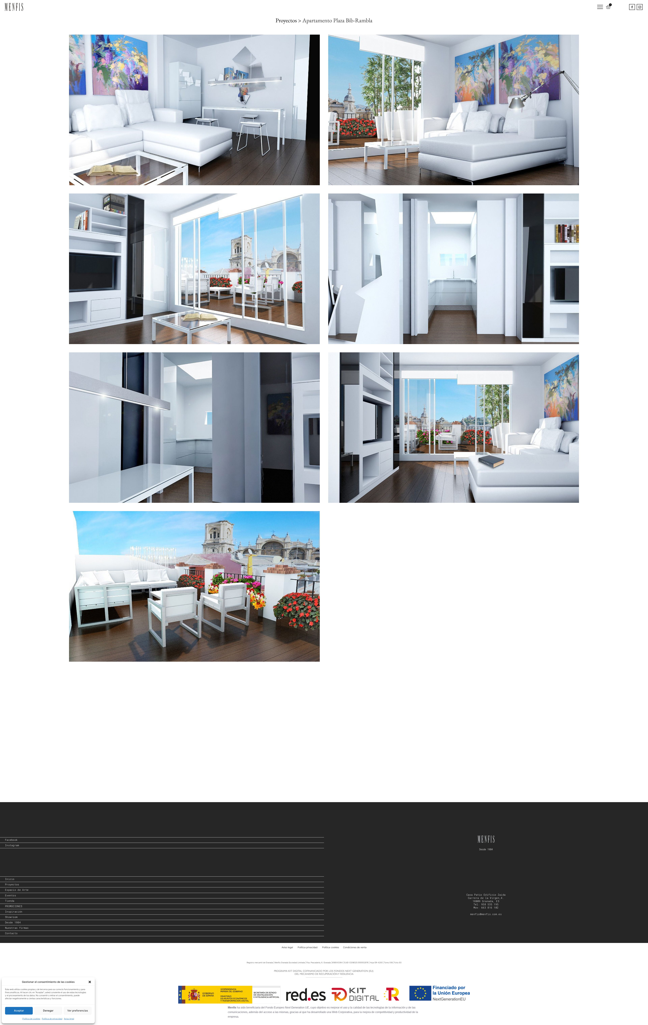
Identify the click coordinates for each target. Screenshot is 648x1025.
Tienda (10, 900)
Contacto (11, 933)
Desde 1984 (13, 922)
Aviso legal (69, 1018)
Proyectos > (289, 20)
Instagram (12, 845)
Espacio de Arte (17, 889)
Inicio (10, 879)
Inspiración (13, 911)
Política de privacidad (52, 1018)
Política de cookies (31, 1018)
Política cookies (330, 947)
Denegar (48, 1010)
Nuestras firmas (17, 927)
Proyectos (12, 884)
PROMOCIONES (13, 906)
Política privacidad (308, 947)
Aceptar (19, 1010)
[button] (89, 982)
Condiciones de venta (355, 947)
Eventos (10, 895)
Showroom (11, 917)
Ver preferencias (77, 1010)
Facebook (11, 839)
